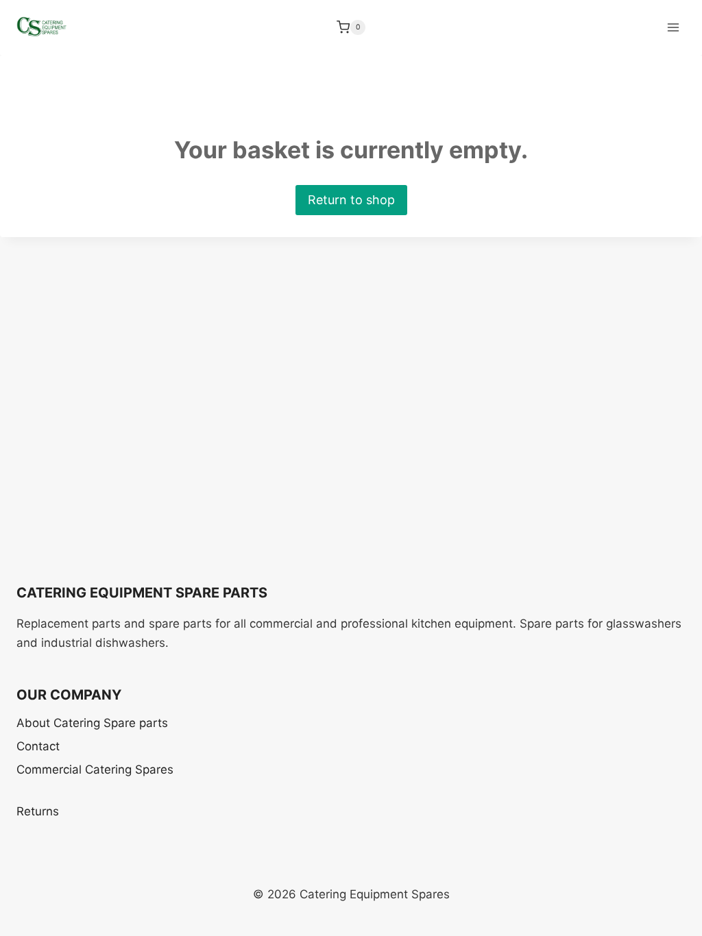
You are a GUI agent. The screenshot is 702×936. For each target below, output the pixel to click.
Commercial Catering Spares (94, 769)
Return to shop (351, 200)
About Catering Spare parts (92, 723)
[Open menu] (673, 27)
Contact (38, 746)
